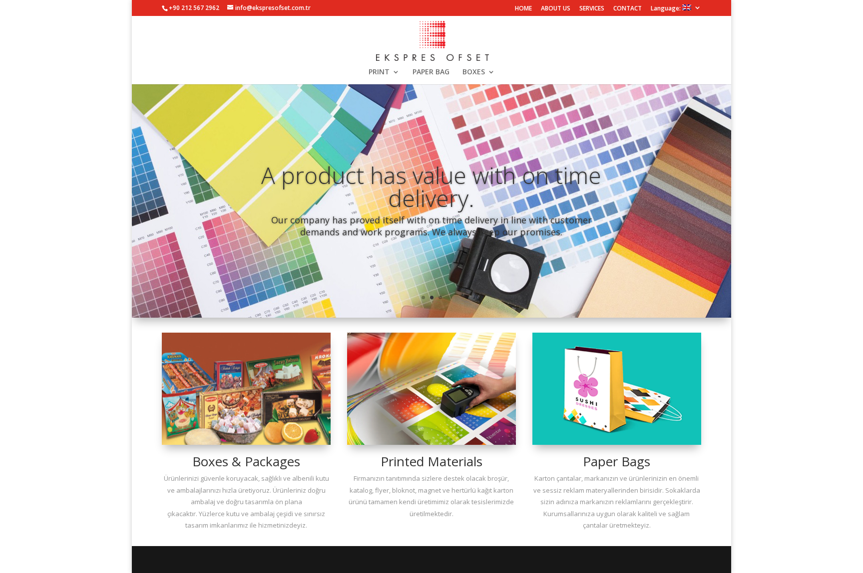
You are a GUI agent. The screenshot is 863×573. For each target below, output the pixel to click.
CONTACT (627, 8)
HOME (523, 8)
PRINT (379, 72)
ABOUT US (555, 8)
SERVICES (591, 8)
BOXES (473, 72)
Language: (666, 8)
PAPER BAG (431, 72)
